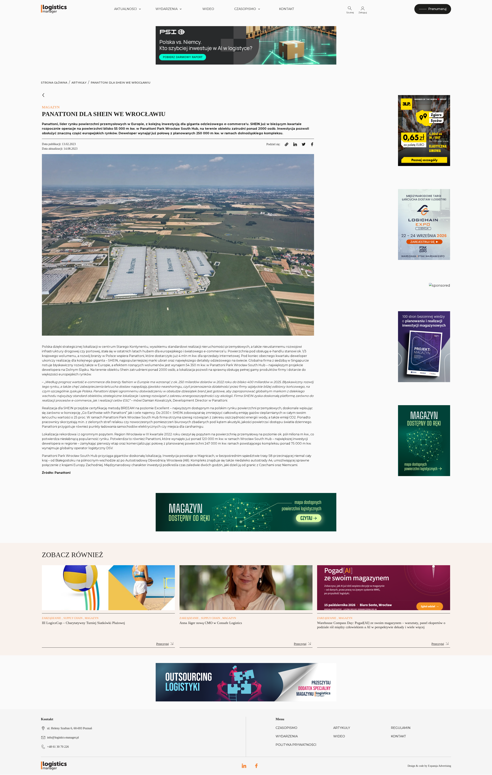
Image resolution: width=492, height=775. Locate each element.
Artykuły (78, 82)
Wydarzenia (287, 736)
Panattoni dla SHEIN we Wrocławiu (120, 82)
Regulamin (401, 728)
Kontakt (286, 9)
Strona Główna (54, 82)
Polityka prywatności (296, 745)
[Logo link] (54, 9)
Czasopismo (286, 728)
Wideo (208, 9)
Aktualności (125, 9)
